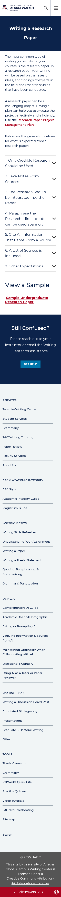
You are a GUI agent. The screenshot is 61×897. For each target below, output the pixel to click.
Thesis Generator (15, 763)
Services (10, 400)
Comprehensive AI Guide (20, 607)
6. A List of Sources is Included (23, 253)
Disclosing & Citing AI (18, 663)
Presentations (12, 720)
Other (7, 739)
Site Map (9, 819)
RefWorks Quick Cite (17, 782)
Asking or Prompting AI (19, 626)
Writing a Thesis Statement (22, 560)
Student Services (15, 418)
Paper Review (12, 446)
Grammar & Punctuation (20, 583)
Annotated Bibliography (20, 711)
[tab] (30, 164)
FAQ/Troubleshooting (18, 810)
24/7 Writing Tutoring (18, 437)
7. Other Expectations (24, 266)
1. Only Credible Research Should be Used (27, 163)
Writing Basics (15, 523)
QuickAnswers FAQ (28, 892)
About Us (9, 465)
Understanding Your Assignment (26, 541)
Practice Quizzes (14, 791)
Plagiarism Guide (15, 508)
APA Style (9, 489)
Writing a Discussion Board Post (26, 702)
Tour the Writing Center (19, 409)
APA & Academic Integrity (23, 480)
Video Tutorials (13, 800)
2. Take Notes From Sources (22, 179)
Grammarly (11, 428)
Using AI (9, 598)
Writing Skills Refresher (19, 532)
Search (45, 8)
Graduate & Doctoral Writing (23, 730)
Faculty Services (14, 455)
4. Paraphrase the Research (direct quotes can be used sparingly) (26, 218)
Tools (7, 754)
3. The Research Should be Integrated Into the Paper (25, 197)
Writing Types (14, 693)
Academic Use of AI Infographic (25, 617)
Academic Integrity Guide (21, 498)
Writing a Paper (14, 551)
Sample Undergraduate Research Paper (26, 300)
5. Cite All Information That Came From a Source (28, 237)
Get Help (30, 364)
